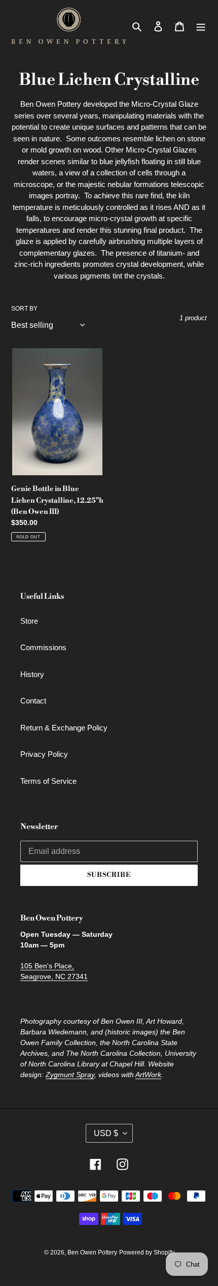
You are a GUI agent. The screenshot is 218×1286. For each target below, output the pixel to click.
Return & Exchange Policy (63, 727)
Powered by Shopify (146, 1252)
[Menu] (200, 26)
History (32, 674)
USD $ (106, 1133)
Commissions (43, 647)
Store (29, 621)
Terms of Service (48, 781)
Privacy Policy (44, 754)
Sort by (24, 308)
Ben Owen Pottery (92, 1252)
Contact (33, 700)
